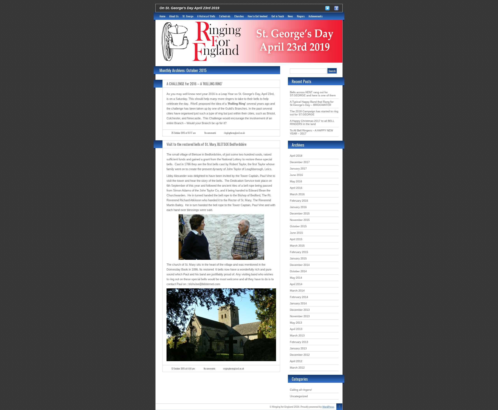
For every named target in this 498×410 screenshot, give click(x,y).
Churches (239, 16)
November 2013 (300, 316)
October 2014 (298, 271)
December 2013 (300, 309)
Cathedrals (224, 16)
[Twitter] (329, 9)
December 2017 (300, 162)
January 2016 (298, 207)
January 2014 (298, 303)
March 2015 (297, 245)
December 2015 (300, 213)
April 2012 (296, 361)
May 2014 (296, 277)
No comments (210, 132)
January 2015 (298, 258)
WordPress (328, 407)
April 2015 (296, 239)
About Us (174, 16)
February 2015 (299, 252)
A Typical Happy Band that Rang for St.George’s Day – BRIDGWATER (312, 103)
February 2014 (299, 297)
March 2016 (297, 194)
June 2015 (296, 232)
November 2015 (300, 219)
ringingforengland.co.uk (234, 132)
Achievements (316, 16)
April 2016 (296, 187)
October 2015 (298, 226)
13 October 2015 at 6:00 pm (183, 368)
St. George (187, 16)
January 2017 (298, 168)
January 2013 (298, 348)
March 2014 (297, 290)
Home (162, 16)
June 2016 (296, 174)
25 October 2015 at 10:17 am (183, 132)
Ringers (301, 16)
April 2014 (296, 284)
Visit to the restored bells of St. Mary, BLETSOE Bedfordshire (206, 144)
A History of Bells (206, 16)
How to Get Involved (257, 16)
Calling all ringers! (301, 389)
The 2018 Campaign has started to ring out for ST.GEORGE (314, 113)
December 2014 (300, 264)
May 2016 (296, 181)
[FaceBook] (338, 9)
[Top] (339, 407)
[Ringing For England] (249, 41)
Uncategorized (299, 396)
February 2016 (299, 200)
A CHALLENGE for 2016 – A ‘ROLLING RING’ (194, 83)
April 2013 (296, 329)
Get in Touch (277, 16)
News (290, 16)
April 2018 (296, 155)
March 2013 (297, 335)
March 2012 (297, 367)
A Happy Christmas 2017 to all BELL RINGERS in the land (312, 122)
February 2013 (299, 341)
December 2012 (300, 354)
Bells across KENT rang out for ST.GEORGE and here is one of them (313, 94)
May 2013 (296, 322)
